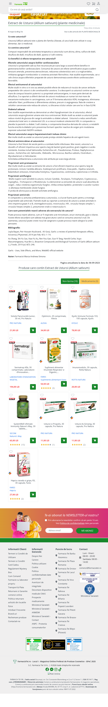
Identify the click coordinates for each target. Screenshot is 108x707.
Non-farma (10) (70, 281)
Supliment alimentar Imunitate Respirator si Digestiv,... (54, 369)
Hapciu (13, 490)
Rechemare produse (17, 617)
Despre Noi (37, 556)
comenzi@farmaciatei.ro (90, 568)
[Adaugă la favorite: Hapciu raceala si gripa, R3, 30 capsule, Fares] (11, 451)
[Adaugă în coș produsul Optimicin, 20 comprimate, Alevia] (64, 330)
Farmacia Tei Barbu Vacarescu (66, 555)
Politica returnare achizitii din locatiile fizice (17, 602)
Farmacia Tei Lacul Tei (66, 574)
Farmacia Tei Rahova (63, 589)
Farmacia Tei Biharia (63, 597)
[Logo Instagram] (55, 669)
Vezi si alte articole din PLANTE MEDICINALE (81, 31)
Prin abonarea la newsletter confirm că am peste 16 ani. (73, 520)
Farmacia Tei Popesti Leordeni (65, 604)
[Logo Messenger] (51, 669)
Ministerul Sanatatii (40, 605)
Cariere (35, 559)
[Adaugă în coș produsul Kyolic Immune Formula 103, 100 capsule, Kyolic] (95, 330)
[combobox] (54, 9)
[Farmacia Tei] (21, 3)
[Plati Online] (54, 673)
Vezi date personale (77, 523)
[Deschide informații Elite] (12, 291)
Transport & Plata (16, 587)
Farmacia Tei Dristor (67, 568)
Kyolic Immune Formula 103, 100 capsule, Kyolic (85, 317)
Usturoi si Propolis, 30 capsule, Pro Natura (54, 425)
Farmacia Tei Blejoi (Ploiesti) (66, 630)
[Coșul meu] (93, 3)
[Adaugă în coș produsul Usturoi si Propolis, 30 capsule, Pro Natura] (64, 440)
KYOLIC (75, 323)
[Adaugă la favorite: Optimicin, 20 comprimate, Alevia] (41, 287)
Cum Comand (14, 576)
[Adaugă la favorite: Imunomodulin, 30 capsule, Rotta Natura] (72, 338)
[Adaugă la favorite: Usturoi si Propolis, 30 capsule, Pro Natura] (41, 395)
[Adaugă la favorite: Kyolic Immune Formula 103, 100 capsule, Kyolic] (72, 287)
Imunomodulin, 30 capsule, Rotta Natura (84, 368)
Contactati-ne (14, 621)
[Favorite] (88, 3)
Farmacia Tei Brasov (67, 617)
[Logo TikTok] (60, 669)
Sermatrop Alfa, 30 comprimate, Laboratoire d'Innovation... (23, 369)
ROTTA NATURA (78, 379)
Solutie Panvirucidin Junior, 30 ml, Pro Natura (23, 317)
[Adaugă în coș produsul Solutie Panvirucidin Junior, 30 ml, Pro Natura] (33, 330)
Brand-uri (12, 613)
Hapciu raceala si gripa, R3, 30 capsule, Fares (23, 481)
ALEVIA (44, 323)
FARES (43, 377)
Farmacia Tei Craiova (63, 623)
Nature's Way (15, 436)
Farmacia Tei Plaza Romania (66, 563)
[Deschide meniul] (10, 4)
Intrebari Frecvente (16, 610)
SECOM (13, 433)
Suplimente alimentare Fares (53, 379)
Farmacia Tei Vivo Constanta (66, 581)
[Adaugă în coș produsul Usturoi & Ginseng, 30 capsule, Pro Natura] (95, 440)
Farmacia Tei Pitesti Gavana (66, 612)
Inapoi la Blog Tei (16, 31)
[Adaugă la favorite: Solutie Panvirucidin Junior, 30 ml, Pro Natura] (11, 287)
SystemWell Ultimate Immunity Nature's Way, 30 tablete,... (23, 426)
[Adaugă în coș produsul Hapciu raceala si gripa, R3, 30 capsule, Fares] (33, 494)
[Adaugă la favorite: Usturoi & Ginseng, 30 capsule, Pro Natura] (72, 395)
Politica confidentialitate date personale (41, 575)
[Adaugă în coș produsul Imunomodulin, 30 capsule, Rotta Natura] (95, 387)
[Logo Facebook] (47, 669)
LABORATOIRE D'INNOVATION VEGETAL (23, 378)
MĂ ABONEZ (87, 530)
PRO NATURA (15, 323)
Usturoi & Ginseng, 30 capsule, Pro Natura (85, 425)
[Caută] (97, 9)
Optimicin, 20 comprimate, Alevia (54, 317)
